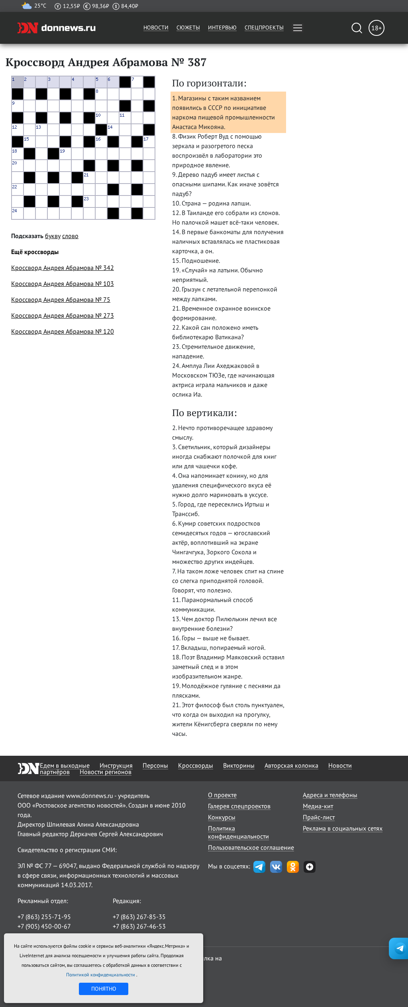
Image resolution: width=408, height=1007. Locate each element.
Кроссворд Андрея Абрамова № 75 (60, 299)
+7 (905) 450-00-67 (44, 926)
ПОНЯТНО (103, 988)
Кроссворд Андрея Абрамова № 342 (62, 268)
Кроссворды (195, 765)
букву (53, 236)
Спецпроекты (264, 27)
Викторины (239, 765)
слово (70, 236)
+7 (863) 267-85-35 (139, 917)
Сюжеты (188, 27)
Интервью (222, 27)
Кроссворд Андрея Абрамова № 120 (62, 331)
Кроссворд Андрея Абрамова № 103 (62, 283)
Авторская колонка (291, 765)
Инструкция (116, 765)
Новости (156, 27)
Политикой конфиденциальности (101, 975)
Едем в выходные (65, 765)
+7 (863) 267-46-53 (139, 926)
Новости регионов (105, 772)
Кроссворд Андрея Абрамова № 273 (62, 315)
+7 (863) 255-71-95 (44, 917)
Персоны (155, 765)
